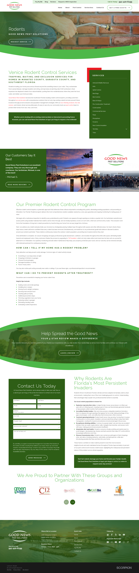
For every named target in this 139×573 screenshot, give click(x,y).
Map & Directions (46, 540)
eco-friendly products (67, 102)
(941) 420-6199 (106, 461)
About (76, 538)
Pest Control (78, 541)
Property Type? (18, 421)
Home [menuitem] (60, 7)
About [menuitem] (67, 7)
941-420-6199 (125, 2)
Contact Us (77, 551)
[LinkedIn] (120, 535)
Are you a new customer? (20, 426)
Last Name (41, 400)
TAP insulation (72, 238)
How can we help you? (20, 431)
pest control (70, 105)
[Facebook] (112, 535)
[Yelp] (116, 535)
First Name (16, 400)
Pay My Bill (38, 2)
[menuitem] (110, 83)
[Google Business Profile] (108, 535)
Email (39, 405)
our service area (21, 100)
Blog (46, 2)
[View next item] (72, 502)
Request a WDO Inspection (67, 2)
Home (76, 534)
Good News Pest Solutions (17, 97)
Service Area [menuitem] (89, 7)
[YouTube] (124, 535)
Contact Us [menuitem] (100, 7)
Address (16, 410)
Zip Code (16, 416)
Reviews (53, 2)
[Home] (14, 6)
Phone (15, 405)
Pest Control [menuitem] (77, 7)
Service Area (78, 544)
